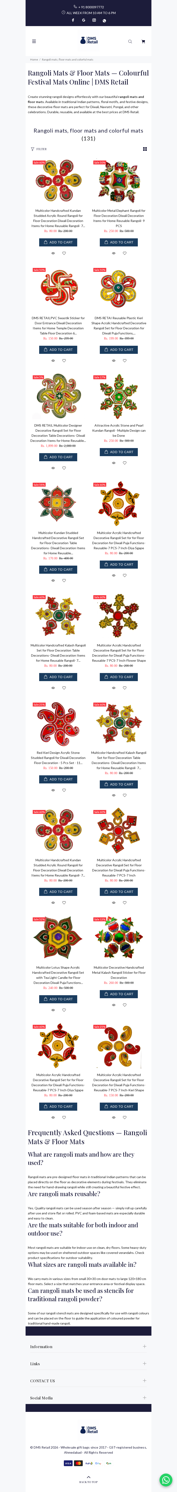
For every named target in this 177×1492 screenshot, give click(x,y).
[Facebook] (73, 20)
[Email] (84, 20)
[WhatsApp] (104, 20)
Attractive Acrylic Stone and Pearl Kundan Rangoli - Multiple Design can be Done (119, 430)
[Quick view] (53, 253)
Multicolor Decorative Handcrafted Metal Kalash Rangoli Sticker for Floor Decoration (119, 972)
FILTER (41, 149)
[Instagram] (94, 20)
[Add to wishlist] (64, 253)
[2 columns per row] (145, 149)
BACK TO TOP (88, 1482)
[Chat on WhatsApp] (165, 1480)
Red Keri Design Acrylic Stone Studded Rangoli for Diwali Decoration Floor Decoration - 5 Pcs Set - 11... (58, 758)
